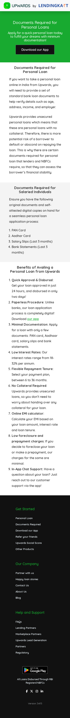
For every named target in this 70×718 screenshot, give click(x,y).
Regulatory (22, 652)
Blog (18, 597)
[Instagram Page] (37, 691)
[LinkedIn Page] (42, 691)
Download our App (35, 50)
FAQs (19, 621)
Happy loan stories (27, 579)
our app (33, 319)
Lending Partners (26, 627)
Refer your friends (26, 536)
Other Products (25, 549)
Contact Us (22, 585)
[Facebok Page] (27, 691)
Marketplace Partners (28, 634)
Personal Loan (24, 518)
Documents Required (28, 524)
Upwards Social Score (29, 542)
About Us (21, 591)
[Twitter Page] (32, 691)
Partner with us (25, 573)
